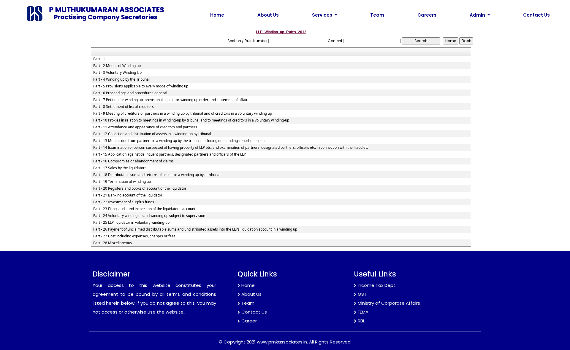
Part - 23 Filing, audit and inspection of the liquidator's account (144, 209)
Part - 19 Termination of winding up (122, 181)
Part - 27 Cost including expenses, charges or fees (134, 236)
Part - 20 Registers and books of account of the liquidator (139, 188)
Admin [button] (478, 15)
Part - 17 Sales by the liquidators (119, 168)
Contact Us (536, 15)
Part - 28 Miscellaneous (112, 243)
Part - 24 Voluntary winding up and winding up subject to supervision (149, 215)
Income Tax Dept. (377, 285)
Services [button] (322, 15)
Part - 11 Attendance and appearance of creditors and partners (145, 127)
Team (377, 15)
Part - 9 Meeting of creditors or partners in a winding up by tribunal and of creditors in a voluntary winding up (182, 113)
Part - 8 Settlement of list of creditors (123, 106)
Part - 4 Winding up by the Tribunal (121, 79)
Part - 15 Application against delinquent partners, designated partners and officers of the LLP (169, 154)
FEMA (363, 312)
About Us (268, 15)
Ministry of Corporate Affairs (389, 303)
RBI (361, 321)
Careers (426, 15)
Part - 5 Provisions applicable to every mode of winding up (140, 86)
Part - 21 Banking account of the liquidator (127, 195)
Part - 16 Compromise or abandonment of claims (133, 161)
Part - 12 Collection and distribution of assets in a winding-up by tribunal (152, 134)
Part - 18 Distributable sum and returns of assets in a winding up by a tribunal (156, 174)
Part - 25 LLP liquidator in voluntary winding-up (131, 222)
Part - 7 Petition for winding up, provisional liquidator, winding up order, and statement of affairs (171, 100)
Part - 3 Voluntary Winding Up (117, 72)
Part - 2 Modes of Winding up (117, 65)
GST (362, 294)
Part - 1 (99, 59)
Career (249, 321)
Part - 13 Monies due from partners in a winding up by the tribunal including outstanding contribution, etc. (179, 140)
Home (217, 15)
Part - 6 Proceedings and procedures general (130, 93)
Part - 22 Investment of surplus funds (123, 202)
